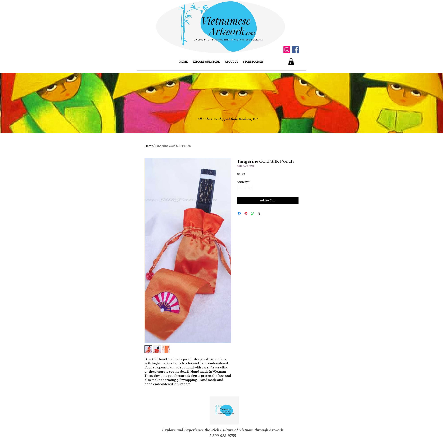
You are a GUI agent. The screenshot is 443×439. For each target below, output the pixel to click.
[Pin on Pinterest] (246, 213)
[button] (291, 61)
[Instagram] (286, 49)
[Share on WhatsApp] (252, 213)
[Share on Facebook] (239, 213)
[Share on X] (259, 213)
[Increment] (250, 188)
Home (148, 145)
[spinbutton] (245, 188)
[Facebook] (295, 49)
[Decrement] (240, 188)
